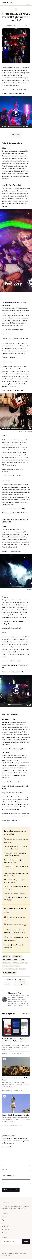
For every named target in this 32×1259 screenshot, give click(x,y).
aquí (9, 842)
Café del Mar (17, 956)
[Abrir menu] (28, 3)
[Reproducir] (2, 126)
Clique (22, 959)
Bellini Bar (6, 956)
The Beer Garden (8, 969)
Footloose (6, 962)
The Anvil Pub (14, 966)
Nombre (5, 1169)
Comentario (6, 1147)
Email (15, 984)
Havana (15, 962)
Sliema (5, 966)
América (4, 1232)
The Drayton (20, 969)
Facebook (7, 984)
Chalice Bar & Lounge (10, 959)
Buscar (26, 1241)
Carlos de (7, 2)
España (4, 1220)
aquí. (18, 855)
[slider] (15, 126)
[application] (16, 112)
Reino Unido (5, 1226)
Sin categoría (6, 1229)
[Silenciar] (27, 126)
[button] (16, 112)
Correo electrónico (9, 1176)
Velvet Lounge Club (9, 972)
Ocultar (18, 134)
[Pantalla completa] (30, 126)
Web (3, 1182)
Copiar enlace (23, 984)
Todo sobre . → (26, 1013)
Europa (4, 1217)
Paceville (24, 962)
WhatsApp (22, 979)
